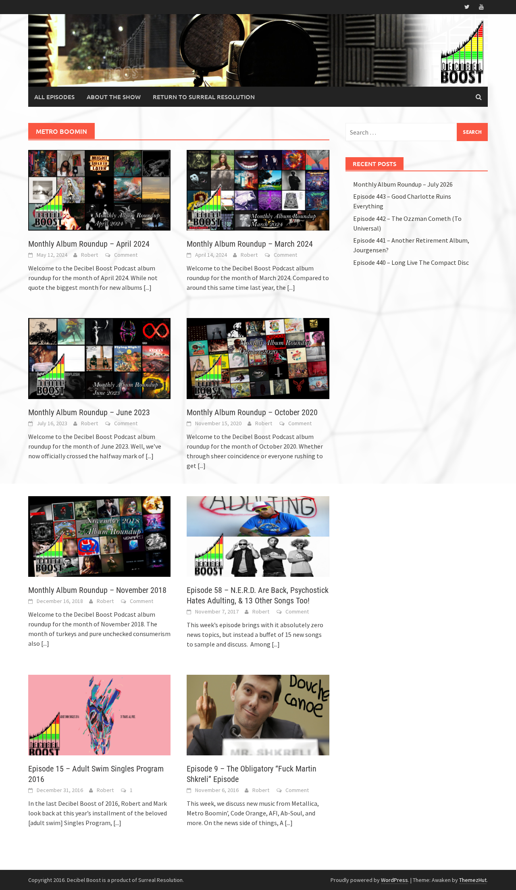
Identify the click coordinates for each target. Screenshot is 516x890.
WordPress (394, 880)
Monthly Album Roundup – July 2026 (403, 184)
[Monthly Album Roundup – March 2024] (258, 189)
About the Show (114, 97)
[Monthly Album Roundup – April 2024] (99, 189)
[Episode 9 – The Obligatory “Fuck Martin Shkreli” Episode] (258, 714)
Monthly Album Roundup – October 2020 (252, 412)
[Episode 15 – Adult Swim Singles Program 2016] (99, 714)
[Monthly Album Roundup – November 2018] (99, 536)
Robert (89, 254)
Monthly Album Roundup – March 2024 (250, 244)
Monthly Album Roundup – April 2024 (89, 244)
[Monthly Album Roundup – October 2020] (258, 358)
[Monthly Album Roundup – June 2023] (99, 358)
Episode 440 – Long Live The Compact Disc (411, 262)
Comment (125, 254)
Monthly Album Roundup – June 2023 (89, 412)
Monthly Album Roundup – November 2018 (97, 590)
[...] (148, 287)
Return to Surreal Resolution (204, 97)
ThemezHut (473, 880)
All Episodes (54, 97)
